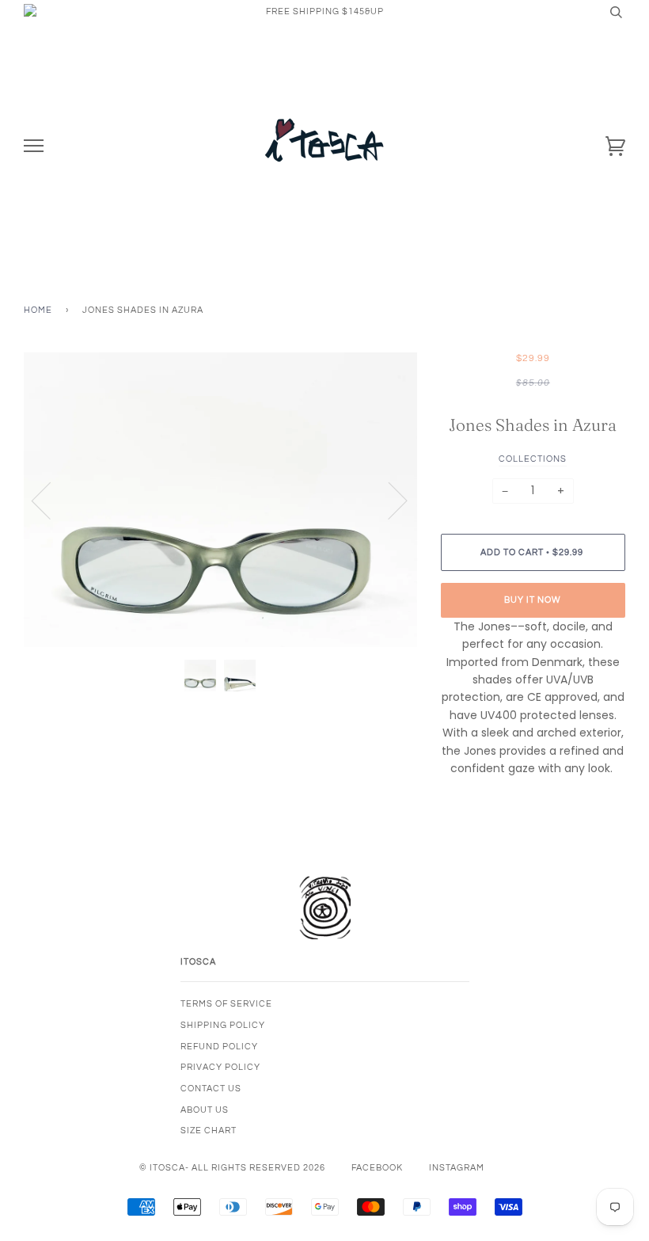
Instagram (456, 1167)
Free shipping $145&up (325, 11)
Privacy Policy (220, 1067)
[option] (220, 500)
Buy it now (532, 600)
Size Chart (208, 1130)
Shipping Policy (222, 1025)
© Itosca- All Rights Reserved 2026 (232, 1167)
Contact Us (210, 1088)
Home (38, 310)
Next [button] (388, 500)
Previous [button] (51, 500)
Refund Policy (219, 1046)
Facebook (377, 1167)
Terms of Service (226, 1003)
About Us (204, 1110)
